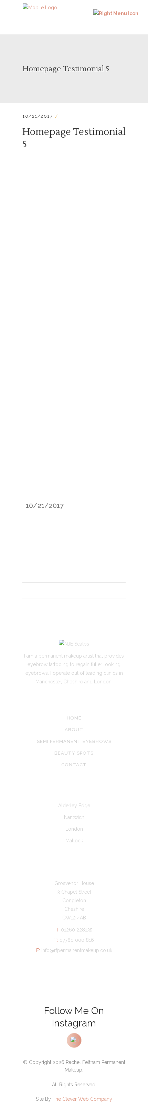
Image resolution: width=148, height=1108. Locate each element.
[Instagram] (74, 1043)
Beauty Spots (74, 753)
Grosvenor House (74, 883)
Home (74, 718)
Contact (74, 764)
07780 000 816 (74, 940)
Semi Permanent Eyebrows (74, 741)
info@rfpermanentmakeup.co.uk (74, 950)
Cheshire (74, 909)
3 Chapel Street (74, 892)
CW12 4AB (74, 917)
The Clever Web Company (82, 1099)
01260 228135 (74, 930)
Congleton (74, 900)
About (74, 729)
